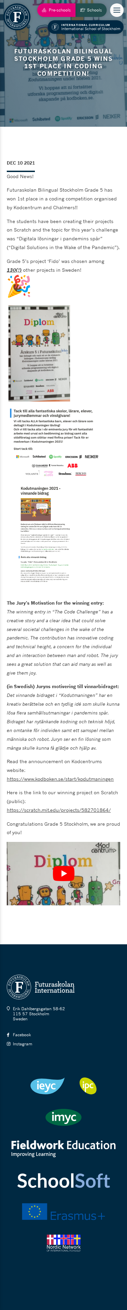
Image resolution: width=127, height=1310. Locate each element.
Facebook (22, 1034)
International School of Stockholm (90, 27)
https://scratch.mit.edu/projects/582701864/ (59, 810)
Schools (94, 10)
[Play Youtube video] (63, 873)
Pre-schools (60, 10)
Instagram (22, 1043)
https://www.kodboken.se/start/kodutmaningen (60, 779)
